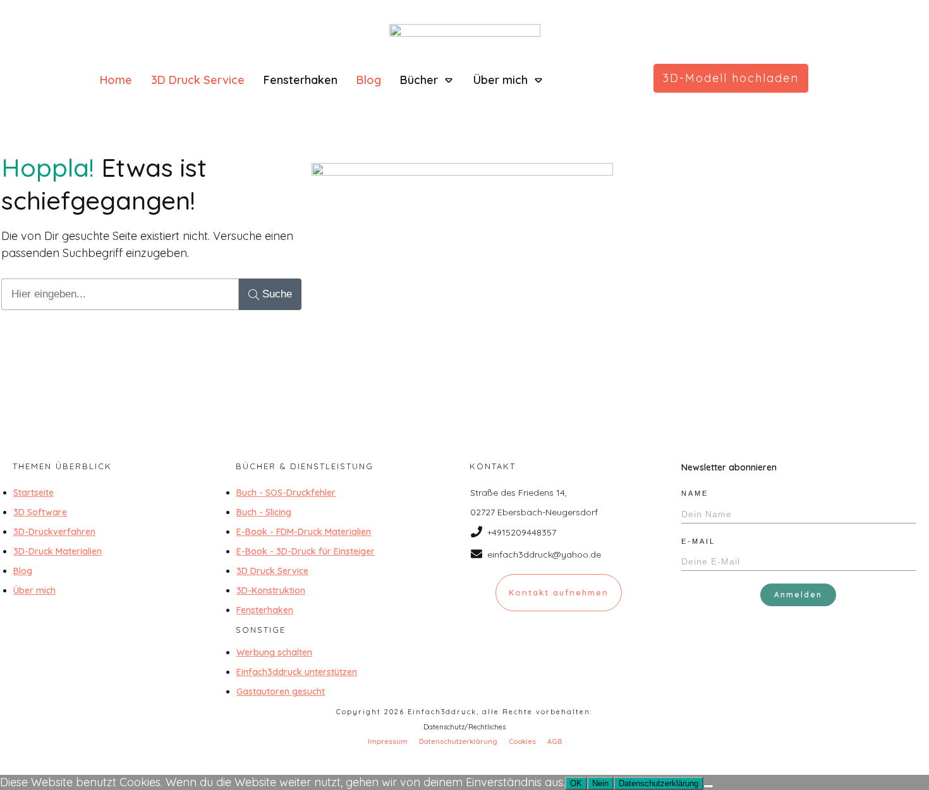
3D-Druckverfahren (54, 531)
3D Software (40, 512)
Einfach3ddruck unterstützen (296, 672)
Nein (600, 783)
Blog (22, 571)
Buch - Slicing (263, 512)
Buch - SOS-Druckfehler (286, 492)
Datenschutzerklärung (658, 783)
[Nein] (708, 786)
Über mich (34, 590)
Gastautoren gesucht (280, 691)
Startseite (33, 492)
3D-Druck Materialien (57, 551)
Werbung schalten (274, 652)
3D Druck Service (272, 571)
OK (576, 783)
